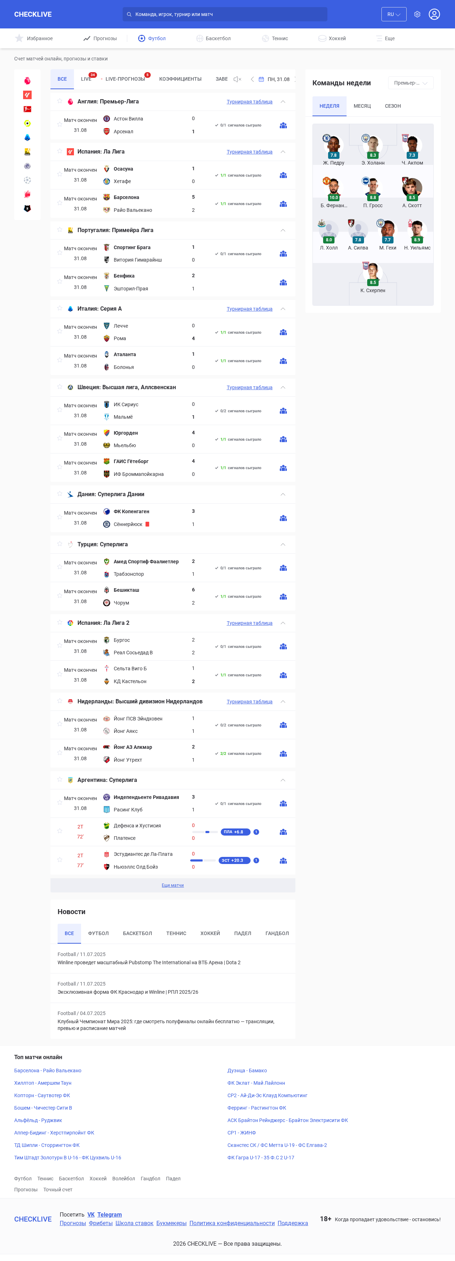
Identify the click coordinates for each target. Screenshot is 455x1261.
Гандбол (150, 1178)
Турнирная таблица (250, 101)
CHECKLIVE (33, 14)
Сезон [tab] (393, 106)
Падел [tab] (242, 933)
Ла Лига (114, 151)
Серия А (111, 308)
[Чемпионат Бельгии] (27, 194)
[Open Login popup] (434, 14)
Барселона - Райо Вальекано (47, 1070)
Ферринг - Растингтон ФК (257, 1108)
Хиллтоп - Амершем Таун (42, 1083)
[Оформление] (417, 14)
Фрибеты (101, 1223)
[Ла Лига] (27, 95)
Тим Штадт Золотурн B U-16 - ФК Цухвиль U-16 (67, 1157)
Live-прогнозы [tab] (127, 77)
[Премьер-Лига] (27, 81)
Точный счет (58, 1189)
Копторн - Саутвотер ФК (42, 1095)
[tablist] (138, 79)
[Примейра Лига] (27, 152)
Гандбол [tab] (277, 933)
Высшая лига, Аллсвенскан (139, 387)
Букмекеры (171, 1223)
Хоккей (98, 1178)
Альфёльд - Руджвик (38, 1120)
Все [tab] (62, 79)
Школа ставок (135, 1223)
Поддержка (293, 1223)
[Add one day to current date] (252, 79)
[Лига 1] (27, 123)
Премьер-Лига (119, 101)
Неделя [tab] (329, 106)
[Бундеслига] (27, 109)
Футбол (23, 1178)
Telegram (109, 1214)
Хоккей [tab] (210, 933)
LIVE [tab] (88, 77)
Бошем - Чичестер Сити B (43, 1108)
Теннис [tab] (176, 933)
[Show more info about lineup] (283, 125)
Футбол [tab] (98, 933)
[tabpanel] (172, 492)
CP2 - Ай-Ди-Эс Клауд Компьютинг (267, 1095)
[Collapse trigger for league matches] (283, 102)
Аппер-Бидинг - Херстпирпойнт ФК (54, 1133)
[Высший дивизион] (27, 166)
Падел (173, 1178)
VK (91, 1214)
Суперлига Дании (121, 494)
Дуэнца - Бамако (247, 1070)
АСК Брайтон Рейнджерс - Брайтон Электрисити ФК (288, 1120)
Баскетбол (71, 1178)
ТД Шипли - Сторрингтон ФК (47, 1145)
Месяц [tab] (362, 106)
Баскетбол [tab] (137, 933)
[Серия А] (27, 137)
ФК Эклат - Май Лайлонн (256, 1083)
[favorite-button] (60, 102)
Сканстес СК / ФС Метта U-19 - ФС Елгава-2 (277, 1145)
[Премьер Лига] (27, 209)
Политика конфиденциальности (232, 1223)
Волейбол (123, 1178)
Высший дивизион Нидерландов (159, 701)
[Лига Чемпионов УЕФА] (27, 180)
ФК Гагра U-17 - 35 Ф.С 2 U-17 (261, 1157)
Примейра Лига (133, 230)
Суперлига (114, 544)
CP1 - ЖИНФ (242, 1133)
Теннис (45, 1178)
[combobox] (394, 14)
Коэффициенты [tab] (180, 79)
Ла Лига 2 (116, 622)
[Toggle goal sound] (237, 79)
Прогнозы (26, 1189)
